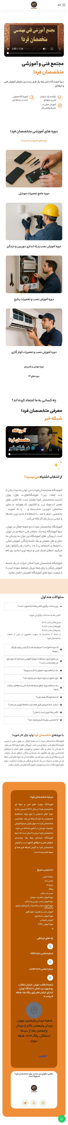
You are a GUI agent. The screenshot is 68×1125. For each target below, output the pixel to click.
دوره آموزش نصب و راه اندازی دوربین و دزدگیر (34, 246)
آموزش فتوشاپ (46, 920)
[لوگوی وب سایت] (34, 5)
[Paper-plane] (25, 1103)
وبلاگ (51, 889)
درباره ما (50, 885)
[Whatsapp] (34, 1103)
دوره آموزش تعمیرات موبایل (41, 897)
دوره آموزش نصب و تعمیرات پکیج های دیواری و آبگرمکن (34, 907)
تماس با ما (49, 881)
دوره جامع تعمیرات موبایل (34, 193)
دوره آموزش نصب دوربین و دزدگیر (39, 901)
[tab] (34, 141)
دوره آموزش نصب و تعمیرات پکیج (34, 299)
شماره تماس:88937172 (41, 969)
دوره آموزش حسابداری (44, 916)
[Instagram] (43, 1103)
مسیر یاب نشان (46, 893)
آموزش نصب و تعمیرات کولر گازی (39, 912)
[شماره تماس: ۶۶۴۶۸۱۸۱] (50, 946)
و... (52, 928)
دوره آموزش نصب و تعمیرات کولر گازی (34, 352)
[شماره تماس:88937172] (50, 962)
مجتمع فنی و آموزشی (43, 68)
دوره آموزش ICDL (45, 924)
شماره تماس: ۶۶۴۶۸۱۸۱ (42, 954)
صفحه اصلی (48, 877)
